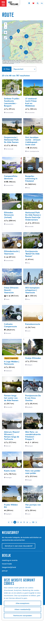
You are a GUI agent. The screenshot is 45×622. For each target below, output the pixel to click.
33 (33, 522)
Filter (8, 69)
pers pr (5, 571)
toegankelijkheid (9, 567)
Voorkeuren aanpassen (22, 615)
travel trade (7, 564)
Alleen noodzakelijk (23, 609)
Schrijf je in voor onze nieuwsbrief (18, 546)
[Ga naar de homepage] (13, 3)
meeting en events (9, 560)
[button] (18, 32)
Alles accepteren (22, 603)
